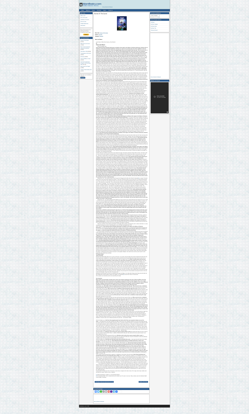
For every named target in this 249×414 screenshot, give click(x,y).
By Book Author (154, 26)
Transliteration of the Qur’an (86, 53)
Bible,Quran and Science (85, 43)
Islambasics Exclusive (85, 19)
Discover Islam (83, 21)
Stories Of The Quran (104, 32)
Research (101, 36)
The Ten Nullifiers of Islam (85, 58)
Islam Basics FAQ (84, 51)
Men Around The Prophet (85, 66)
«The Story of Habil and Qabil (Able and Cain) (104, 381)
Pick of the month (84, 17)
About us (88, 10)
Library (93, 10)
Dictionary (99, 10)
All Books (153, 22)
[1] (138, 178)
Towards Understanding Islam (86, 69)
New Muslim (83, 25)
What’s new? (83, 15)
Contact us (110, 10)
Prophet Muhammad (84, 23)
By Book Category (154, 24)
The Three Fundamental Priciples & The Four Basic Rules (86, 63)
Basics (104, 10)
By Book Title (153, 28)
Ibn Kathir (100, 34)
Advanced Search (154, 30)
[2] (123, 274)
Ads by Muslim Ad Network (99, 401)
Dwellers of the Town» (143, 381)
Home (82, 10)
